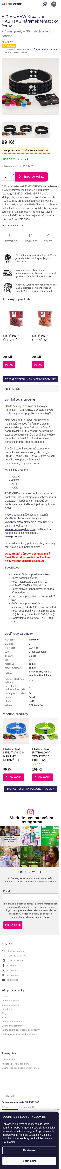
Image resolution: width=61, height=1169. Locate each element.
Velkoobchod (8, 1059)
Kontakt (5, 1017)
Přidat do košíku (33, 176)
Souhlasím (29, 1160)
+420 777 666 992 (16, 960)
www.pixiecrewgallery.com (20, 529)
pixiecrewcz (12, 965)
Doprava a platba (10, 1000)
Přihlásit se (13, 925)
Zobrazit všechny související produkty (30, 379)
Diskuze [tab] (16, 388)
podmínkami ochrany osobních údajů (31, 917)
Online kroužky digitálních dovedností (21, 1068)
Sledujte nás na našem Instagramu (31, 820)
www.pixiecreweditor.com (19, 522)
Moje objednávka (10, 1005)
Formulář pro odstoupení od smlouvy (21, 1029)
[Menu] (53, 4)
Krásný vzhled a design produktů (18, 1107)
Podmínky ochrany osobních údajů (19, 1034)
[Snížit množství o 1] (13, 179)
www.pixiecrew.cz (15, 536)
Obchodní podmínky (12, 1025)
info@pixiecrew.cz (16, 951)
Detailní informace (11, 225)
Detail (9, 364)
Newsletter (7, 1009)
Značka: (16, 52)
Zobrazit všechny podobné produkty (30, 788)
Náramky (34, 639)
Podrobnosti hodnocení (45, 49)
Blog (4, 1013)
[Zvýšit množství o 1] (13, 175)
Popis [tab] (7, 388)
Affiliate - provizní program (15, 1063)
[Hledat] (36, 4)
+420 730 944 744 (16, 955)
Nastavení (29, 1150)
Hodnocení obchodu (12, 1021)
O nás (5, 996)
